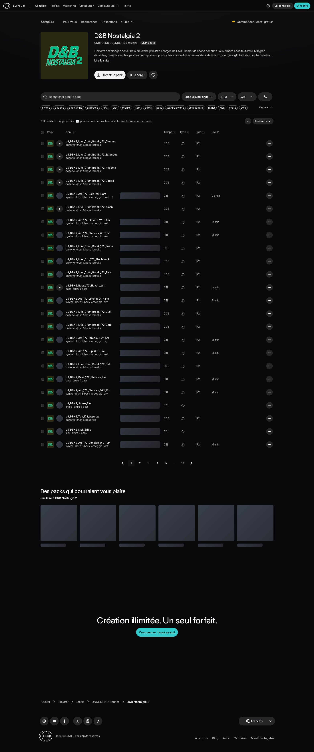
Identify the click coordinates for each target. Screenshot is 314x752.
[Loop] (183, 143)
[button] (268, 6)
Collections (109, 22)
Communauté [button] (106, 5)
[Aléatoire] (248, 121)
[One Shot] (183, 405)
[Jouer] (64, 55)
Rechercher (89, 22)
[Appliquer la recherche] (45, 96)
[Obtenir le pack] (69, 523)
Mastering (69, 5)
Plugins (54, 5)
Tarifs (127, 5)
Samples (40, 5)
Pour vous (70, 22)
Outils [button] (125, 22)
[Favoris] (153, 75)
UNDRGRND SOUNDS (107, 42)
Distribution (86, 5)
